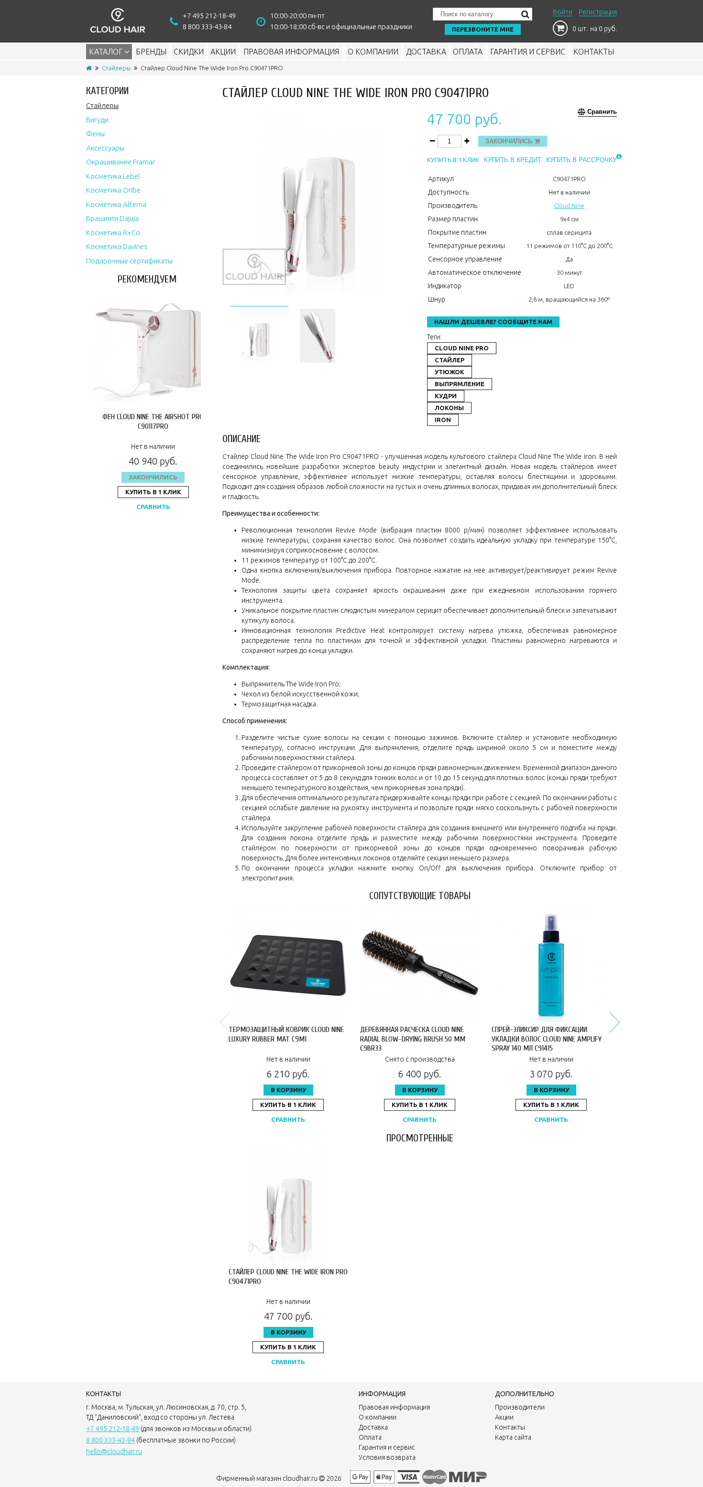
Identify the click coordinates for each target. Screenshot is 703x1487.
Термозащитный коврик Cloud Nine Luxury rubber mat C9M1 (286, 1034)
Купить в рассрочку (581, 160)
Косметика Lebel (113, 176)
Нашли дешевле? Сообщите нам (493, 321)
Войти (562, 12)
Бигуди (97, 120)
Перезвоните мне (483, 29)
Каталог (106, 51)
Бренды (151, 51)
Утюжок (449, 372)
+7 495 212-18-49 (209, 15)
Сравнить (153, 506)
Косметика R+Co (113, 232)
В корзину (288, 1089)
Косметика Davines (116, 246)
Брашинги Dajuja (112, 218)
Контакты (593, 51)
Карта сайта (513, 1437)
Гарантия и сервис (527, 51)
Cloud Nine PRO (462, 348)
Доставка (426, 51)
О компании (373, 51)
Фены (95, 134)
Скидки (189, 51)
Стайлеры (116, 68)
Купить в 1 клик (153, 491)
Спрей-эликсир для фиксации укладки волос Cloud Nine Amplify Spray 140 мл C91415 (547, 1039)
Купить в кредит (512, 160)
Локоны (449, 407)
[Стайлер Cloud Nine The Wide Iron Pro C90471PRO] (259, 334)
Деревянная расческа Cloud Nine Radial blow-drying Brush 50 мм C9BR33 (412, 1039)
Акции (223, 51)
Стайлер (449, 360)
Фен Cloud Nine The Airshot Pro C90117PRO (153, 421)
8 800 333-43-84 (207, 26)
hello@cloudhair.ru (114, 1451)
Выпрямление (459, 383)
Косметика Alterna (116, 204)
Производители (520, 1407)
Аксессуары (105, 148)
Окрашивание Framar (120, 162)
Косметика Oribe (113, 190)
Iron (443, 419)
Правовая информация (291, 51)
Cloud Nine (569, 205)
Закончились (153, 477)
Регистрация (598, 12)
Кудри (446, 395)
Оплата (468, 51)
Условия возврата (387, 1457)
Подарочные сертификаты (129, 261)
